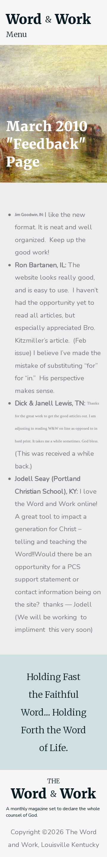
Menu (16, 34)
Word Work (48, 19)
